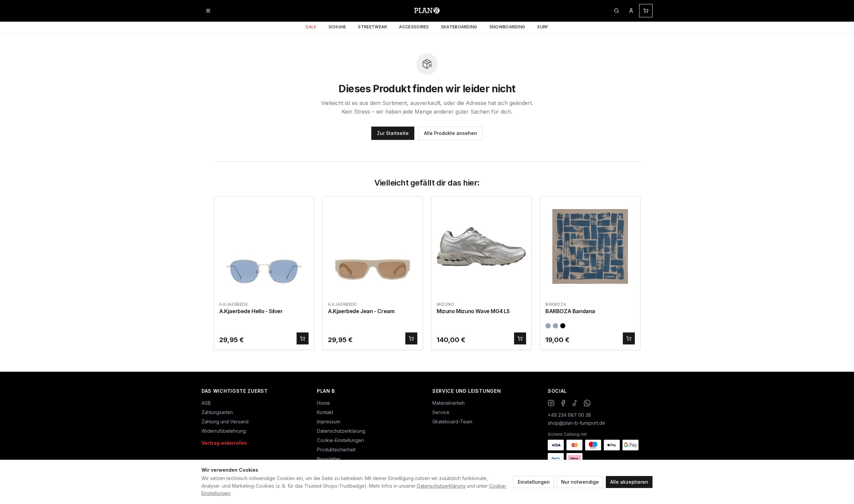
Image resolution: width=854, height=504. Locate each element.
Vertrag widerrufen (224, 443)
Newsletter (329, 459)
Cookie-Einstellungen (340, 440)
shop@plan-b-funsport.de (576, 423)
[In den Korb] (303, 338)
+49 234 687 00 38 (569, 415)
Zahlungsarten (217, 412)
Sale (311, 26)
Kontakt (325, 412)
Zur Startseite (393, 133)
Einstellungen (534, 482)
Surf (542, 26)
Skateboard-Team (452, 421)
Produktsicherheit (336, 449)
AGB (206, 403)
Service (440, 412)
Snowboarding (507, 26)
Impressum (328, 421)
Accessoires (414, 26)
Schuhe (337, 26)
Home (323, 403)
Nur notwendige (580, 482)
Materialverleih (448, 403)
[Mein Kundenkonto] (631, 10)
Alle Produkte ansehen (450, 133)
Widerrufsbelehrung (223, 431)
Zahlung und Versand (225, 421)
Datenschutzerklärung (441, 486)
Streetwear (372, 26)
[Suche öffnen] (616, 10)
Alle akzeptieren (629, 482)
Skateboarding (459, 26)
